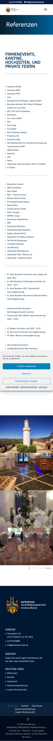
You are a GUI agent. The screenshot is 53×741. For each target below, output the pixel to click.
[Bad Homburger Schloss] (26, 452)
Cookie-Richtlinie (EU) (17, 690)
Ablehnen (26, 373)
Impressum (43, 387)
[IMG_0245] (26, 527)
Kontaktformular (26, 661)
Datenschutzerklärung (28, 387)
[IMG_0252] (26, 490)
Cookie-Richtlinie (12, 387)
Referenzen (12, 673)
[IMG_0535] (26, 564)
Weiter (48, 568)
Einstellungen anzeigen (26, 381)
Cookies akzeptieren (26, 366)
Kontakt (10, 677)
